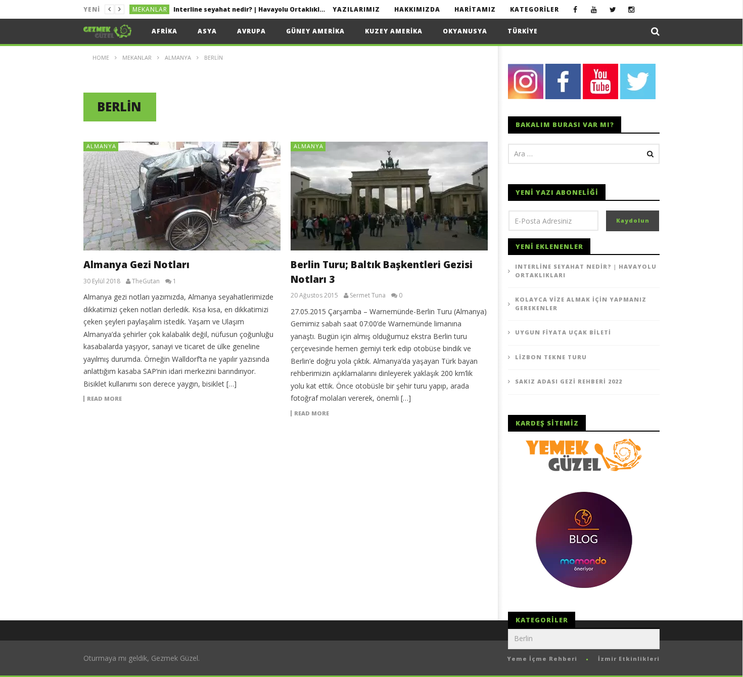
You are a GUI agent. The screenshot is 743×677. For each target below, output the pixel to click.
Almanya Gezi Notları (136, 264)
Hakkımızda (417, 9)
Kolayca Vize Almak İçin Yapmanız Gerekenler (247, 9)
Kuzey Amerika (394, 31)
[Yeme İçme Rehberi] (584, 454)
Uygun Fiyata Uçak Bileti (563, 332)
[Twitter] (612, 9)
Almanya (101, 146)
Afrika (164, 31)
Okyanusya (465, 31)
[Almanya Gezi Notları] (182, 196)
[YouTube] (594, 9)
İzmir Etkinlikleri (629, 658)
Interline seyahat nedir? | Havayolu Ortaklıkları (586, 271)
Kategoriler (534, 9)
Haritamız (475, 9)
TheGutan (146, 281)
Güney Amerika (315, 31)
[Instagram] (631, 9)
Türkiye (522, 31)
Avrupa (251, 31)
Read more (104, 399)
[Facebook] (575, 9)
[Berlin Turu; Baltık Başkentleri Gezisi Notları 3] (389, 196)
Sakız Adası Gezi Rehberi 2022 (568, 381)
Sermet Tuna (368, 295)
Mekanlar (149, 9)
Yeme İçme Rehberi (542, 658)
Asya (207, 31)
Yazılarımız (356, 9)
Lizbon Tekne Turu (551, 357)
